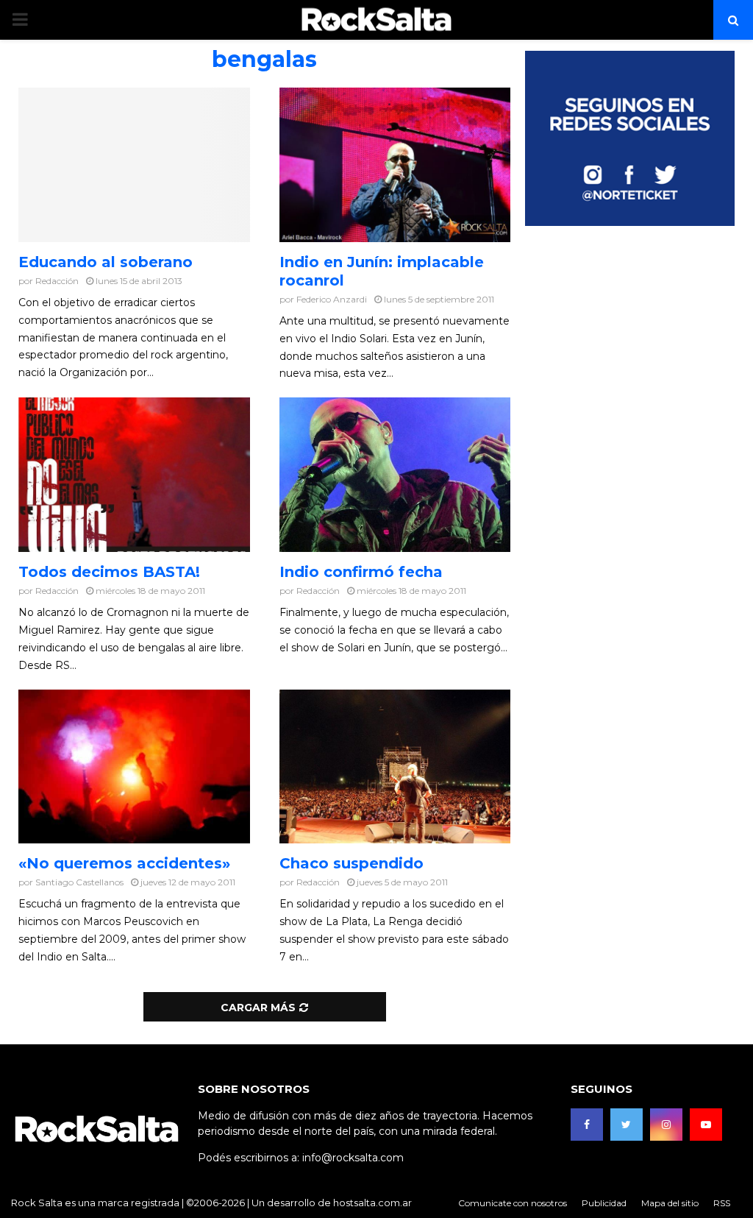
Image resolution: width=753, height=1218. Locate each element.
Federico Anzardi (331, 299)
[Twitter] (626, 1124)
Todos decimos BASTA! (109, 572)
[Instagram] (666, 1124)
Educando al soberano (105, 262)
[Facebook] (587, 1124)
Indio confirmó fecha (361, 572)
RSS (721, 1202)
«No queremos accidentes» (124, 863)
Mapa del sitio (670, 1202)
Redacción (57, 280)
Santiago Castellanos (79, 882)
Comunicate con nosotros (512, 1202)
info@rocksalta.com (353, 1157)
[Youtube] (706, 1124)
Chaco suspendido (351, 863)
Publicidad (604, 1202)
